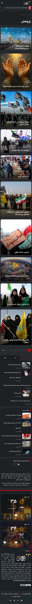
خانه (29, 15)
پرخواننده (26, 358)
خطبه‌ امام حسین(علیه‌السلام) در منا (17, 277)
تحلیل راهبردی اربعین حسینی (22, 8)
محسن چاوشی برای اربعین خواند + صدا (12, 443)
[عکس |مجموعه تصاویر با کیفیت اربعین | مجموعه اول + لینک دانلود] (26, 373)
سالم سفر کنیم (23, 176)
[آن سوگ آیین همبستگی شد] (26, 452)
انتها (3, 350)
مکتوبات (25, 15)
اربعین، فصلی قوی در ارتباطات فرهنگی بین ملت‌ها (18, 213)
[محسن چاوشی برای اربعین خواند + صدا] (26, 444)
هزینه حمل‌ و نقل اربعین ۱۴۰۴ (14, 364)
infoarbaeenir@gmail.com (20, 581)
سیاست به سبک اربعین (20, 150)
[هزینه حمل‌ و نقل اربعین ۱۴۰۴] (26, 365)
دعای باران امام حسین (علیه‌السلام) (16, 86)
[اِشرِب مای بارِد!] (26, 394)
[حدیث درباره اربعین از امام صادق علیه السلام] (26, 436)
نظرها (5, 358)
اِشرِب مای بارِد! (17, 393)
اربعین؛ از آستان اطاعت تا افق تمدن (13, 415)
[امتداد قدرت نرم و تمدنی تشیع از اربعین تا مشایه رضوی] (26, 423)
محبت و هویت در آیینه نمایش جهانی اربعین (18, 123)
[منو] (2, 3)
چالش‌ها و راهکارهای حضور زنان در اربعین (16, 341)
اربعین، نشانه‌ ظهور (22, 252)
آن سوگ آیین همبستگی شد (15, 451)
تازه (15, 358)
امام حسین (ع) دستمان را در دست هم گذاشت (20, 401)
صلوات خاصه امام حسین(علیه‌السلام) (22, 47)
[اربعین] (27, 3)
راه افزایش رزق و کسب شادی (18, 304)
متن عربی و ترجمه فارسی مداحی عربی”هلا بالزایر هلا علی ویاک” (16, 385)
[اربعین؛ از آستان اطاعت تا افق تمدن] (26, 416)
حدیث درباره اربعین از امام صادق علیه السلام (11, 435)
